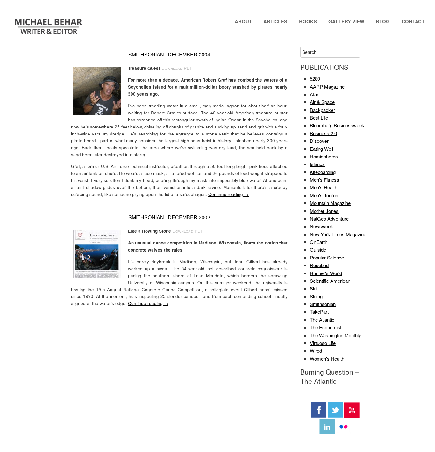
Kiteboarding (323, 172)
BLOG (383, 21)
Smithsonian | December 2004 (169, 54)
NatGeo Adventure (329, 218)
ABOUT (243, 21)
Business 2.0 (323, 133)
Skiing (316, 296)
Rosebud (319, 265)
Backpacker (322, 109)
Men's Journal (324, 195)
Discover (319, 140)
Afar (314, 94)
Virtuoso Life (323, 342)
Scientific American (330, 280)
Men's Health (323, 187)
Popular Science (327, 257)
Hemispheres (324, 156)
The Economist (325, 327)
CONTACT (413, 21)
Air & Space (322, 101)
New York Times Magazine (338, 234)
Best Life (319, 117)
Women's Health (327, 358)
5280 (315, 78)
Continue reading (228, 194)
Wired (316, 350)
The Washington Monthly (335, 335)
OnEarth (318, 241)
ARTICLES (275, 21)
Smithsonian (323, 304)
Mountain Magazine (330, 203)
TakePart (319, 311)
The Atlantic (322, 319)
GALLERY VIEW (346, 21)
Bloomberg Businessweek (337, 125)
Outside (318, 249)
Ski (313, 288)
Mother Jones (324, 211)
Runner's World (326, 273)
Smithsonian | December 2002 (169, 217)
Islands (317, 164)
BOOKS (308, 21)
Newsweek (321, 226)
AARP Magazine (327, 86)
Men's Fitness (324, 179)
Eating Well (321, 148)
